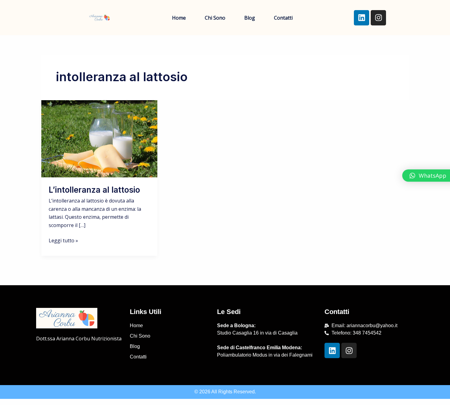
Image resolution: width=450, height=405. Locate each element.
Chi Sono (215, 18)
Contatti (283, 18)
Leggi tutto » (63, 240)
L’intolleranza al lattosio (94, 190)
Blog (249, 18)
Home (179, 18)
